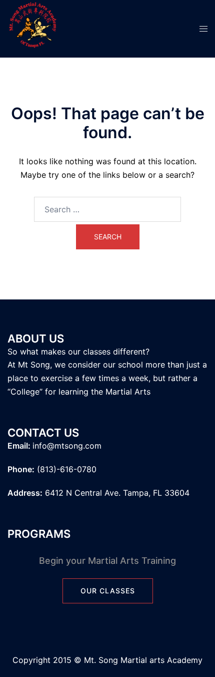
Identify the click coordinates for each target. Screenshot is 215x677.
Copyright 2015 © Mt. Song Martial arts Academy (107, 660)
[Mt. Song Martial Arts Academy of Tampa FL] (33, 28)
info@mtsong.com (67, 446)
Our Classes (107, 590)
